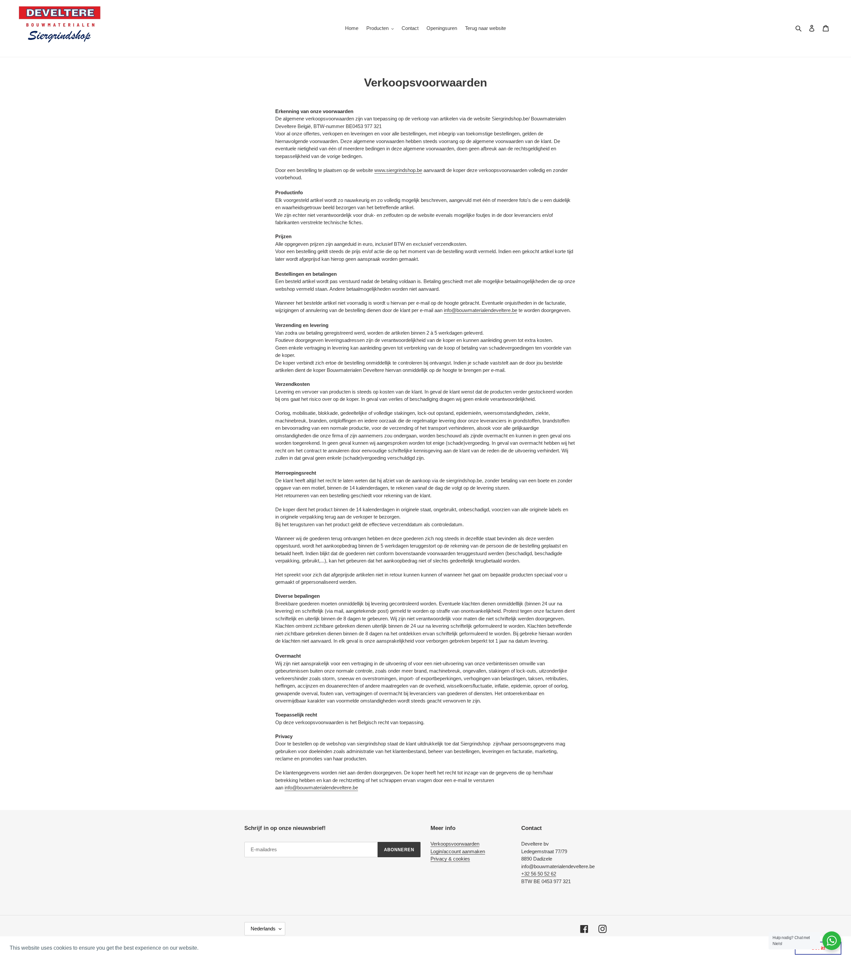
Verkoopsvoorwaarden (454, 844)
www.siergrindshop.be (398, 170)
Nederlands (263, 928)
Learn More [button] (214, 948)
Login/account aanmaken (457, 851)
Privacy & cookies (450, 859)
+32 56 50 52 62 (538, 874)
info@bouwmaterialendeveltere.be (480, 310)
